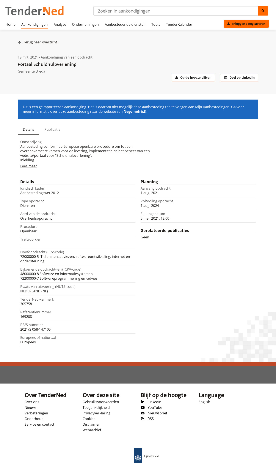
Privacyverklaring (96, 413)
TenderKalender (179, 24)
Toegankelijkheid (96, 407)
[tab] (28, 129)
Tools (155, 24)
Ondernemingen (85, 24)
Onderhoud (34, 418)
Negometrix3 (135, 111)
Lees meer (28, 166)
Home (11, 24)
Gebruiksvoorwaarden (101, 402)
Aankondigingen (34, 24)
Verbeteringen (36, 413)
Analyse (60, 24)
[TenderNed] (34, 14)
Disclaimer (91, 424)
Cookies (89, 418)
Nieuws (30, 407)
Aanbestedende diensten (125, 24)
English (204, 402)
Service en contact (39, 424)
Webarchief (92, 430)
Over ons (32, 402)
